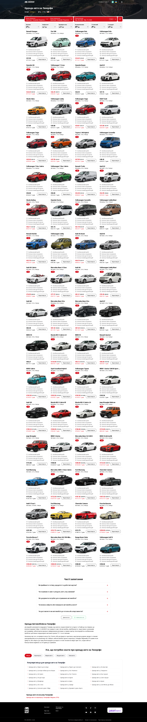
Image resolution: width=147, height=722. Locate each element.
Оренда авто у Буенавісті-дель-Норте (71, 688)
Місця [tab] (28, 655)
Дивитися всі (66, 617)
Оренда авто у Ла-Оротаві (100, 667)
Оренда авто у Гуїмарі (66, 684)
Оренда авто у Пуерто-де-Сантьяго (70, 667)
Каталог (46, 707)
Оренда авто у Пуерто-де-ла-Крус (39, 667)
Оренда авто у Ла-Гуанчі (36, 674)
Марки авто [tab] (49, 655)
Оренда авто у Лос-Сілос (36, 684)
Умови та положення (91, 720)
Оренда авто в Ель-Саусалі (100, 674)
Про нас (46, 710)
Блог (57, 710)
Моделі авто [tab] (60, 655)
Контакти (47, 713)
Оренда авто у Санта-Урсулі (100, 677)
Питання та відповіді (59, 707)
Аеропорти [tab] (37, 655)
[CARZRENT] (31, 2)
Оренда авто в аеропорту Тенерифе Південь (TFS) (42, 697)
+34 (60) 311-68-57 (103, 2)
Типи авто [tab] (72, 655)
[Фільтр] (120, 19)
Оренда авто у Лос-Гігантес (68, 674)
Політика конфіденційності (75, 720)
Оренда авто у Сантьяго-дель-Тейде (39, 688)
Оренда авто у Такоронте (99, 670)
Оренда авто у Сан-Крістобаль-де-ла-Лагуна (42, 670)
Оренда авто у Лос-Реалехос (68, 670)
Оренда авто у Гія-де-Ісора (37, 677)
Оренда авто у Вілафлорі (36, 681)
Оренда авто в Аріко (66, 681)
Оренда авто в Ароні (98, 681)
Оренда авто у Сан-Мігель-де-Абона (102, 684)
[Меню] (121, 2)
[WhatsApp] (112, 2)
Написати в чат (80, 617)
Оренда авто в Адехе (66, 677)
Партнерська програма (104, 720)
